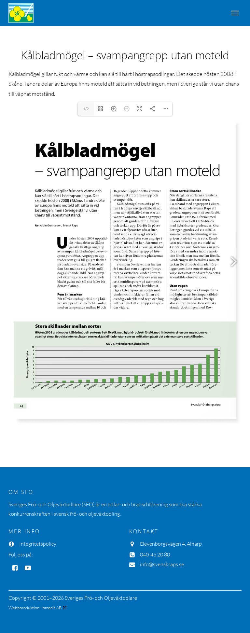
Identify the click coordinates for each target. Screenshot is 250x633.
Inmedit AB (51, 607)
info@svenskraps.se (162, 564)
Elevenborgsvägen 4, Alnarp (171, 543)
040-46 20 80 (155, 554)
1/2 (86, 108)
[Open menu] (235, 13)
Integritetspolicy (37, 543)
